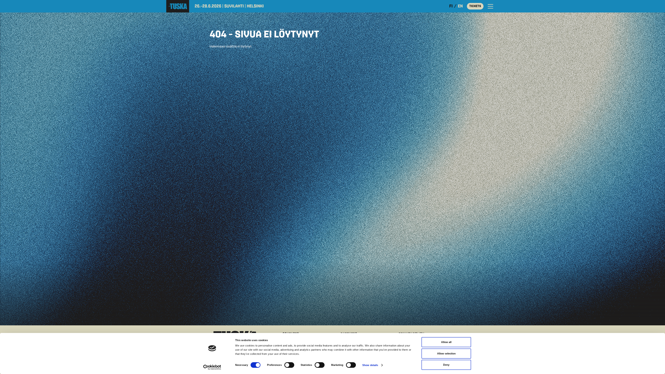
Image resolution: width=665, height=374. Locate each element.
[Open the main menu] (490, 6)
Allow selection (446, 353)
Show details (370, 365)
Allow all (446, 342)
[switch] (289, 365)
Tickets (475, 6)
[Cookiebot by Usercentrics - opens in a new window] (212, 367)
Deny (446, 364)
